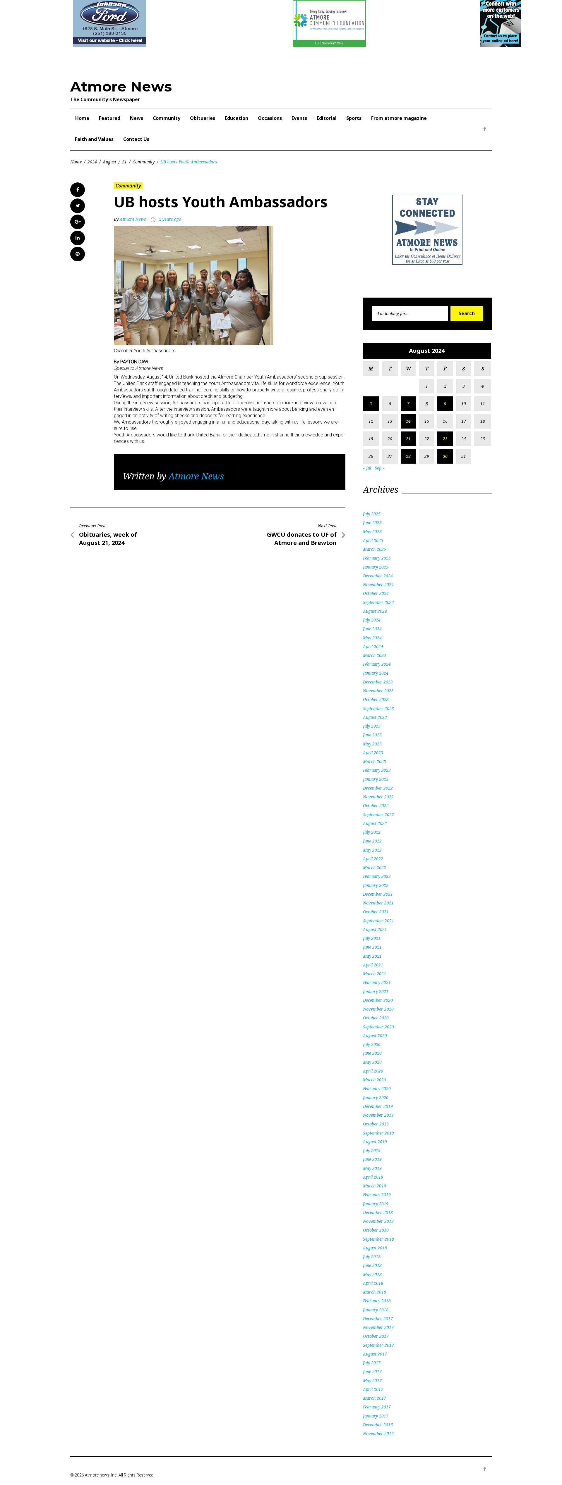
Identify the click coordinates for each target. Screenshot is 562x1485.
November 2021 (378, 903)
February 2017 (377, 1407)
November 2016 (378, 1433)
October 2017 (376, 1336)
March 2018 (374, 1292)
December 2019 (378, 1106)
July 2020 (372, 1044)
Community (166, 118)
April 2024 (373, 646)
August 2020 (375, 1035)
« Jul (367, 468)
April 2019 (373, 1177)
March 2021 (374, 973)
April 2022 (373, 858)
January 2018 (375, 1310)
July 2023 (372, 726)
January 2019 (375, 1203)
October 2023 (376, 699)
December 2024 (378, 576)
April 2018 (373, 1283)
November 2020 (378, 1009)
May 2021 (372, 956)
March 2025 (374, 549)
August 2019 (375, 1141)
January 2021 (375, 991)
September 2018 (378, 1239)
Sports (353, 118)
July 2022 (372, 832)
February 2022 (377, 876)
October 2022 (376, 805)
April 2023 (373, 752)
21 (124, 162)
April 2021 (373, 965)
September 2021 (378, 920)
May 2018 (372, 1274)
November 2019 (378, 1115)
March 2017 (374, 1398)
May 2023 (372, 744)
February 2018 (377, 1300)
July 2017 (372, 1362)
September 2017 (378, 1345)
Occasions (270, 118)
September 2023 (378, 708)
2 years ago (170, 219)
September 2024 (378, 602)
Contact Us (136, 139)
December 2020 (378, 1000)
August (109, 162)
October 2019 (376, 1124)
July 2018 (372, 1256)
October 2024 (376, 593)
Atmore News (121, 86)
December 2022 (378, 788)
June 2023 (372, 735)
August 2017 (375, 1354)
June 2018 (372, 1265)
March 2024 (374, 655)
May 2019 (372, 1168)
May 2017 (372, 1380)
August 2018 (375, 1248)
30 (445, 456)
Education (236, 118)
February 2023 (377, 770)
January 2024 (375, 673)
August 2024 (375, 611)
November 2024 (378, 584)
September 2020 (378, 1027)
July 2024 (372, 620)
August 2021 (375, 929)
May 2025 (372, 531)
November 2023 (378, 690)
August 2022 (375, 823)
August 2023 (375, 717)
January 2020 (375, 1097)
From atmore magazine (399, 118)
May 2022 (372, 850)
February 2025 (377, 558)
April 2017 (373, 1389)
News (136, 118)
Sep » (380, 468)
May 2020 (372, 1062)
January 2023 (375, 779)
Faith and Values (94, 139)
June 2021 (372, 947)
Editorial (327, 118)
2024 (92, 162)
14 (408, 421)
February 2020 (377, 1088)
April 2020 (373, 1071)
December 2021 (378, 894)
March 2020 (374, 1079)
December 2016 (378, 1424)
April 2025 (373, 540)
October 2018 (376, 1230)
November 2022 (378, 797)
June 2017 (372, 1371)
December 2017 (378, 1318)
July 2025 (372, 514)
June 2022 (372, 841)
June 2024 (372, 628)
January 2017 (375, 1416)
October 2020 (376, 1017)
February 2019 (377, 1194)
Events (299, 118)
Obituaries (202, 118)
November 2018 (378, 1221)
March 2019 (374, 1186)
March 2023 (374, 761)
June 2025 (372, 522)
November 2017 (378, 1327)
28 (408, 456)
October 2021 (376, 911)
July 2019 (372, 1150)
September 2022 (378, 814)
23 (445, 438)
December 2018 (378, 1212)
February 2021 (377, 982)
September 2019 (378, 1133)
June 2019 (372, 1159)
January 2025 (375, 567)
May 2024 (372, 637)
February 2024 (377, 664)
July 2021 (372, 938)
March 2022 (374, 867)
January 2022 (375, 885)
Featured (109, 118)
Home (82, 118)
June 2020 (372, 1053)
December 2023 (378, 682)
